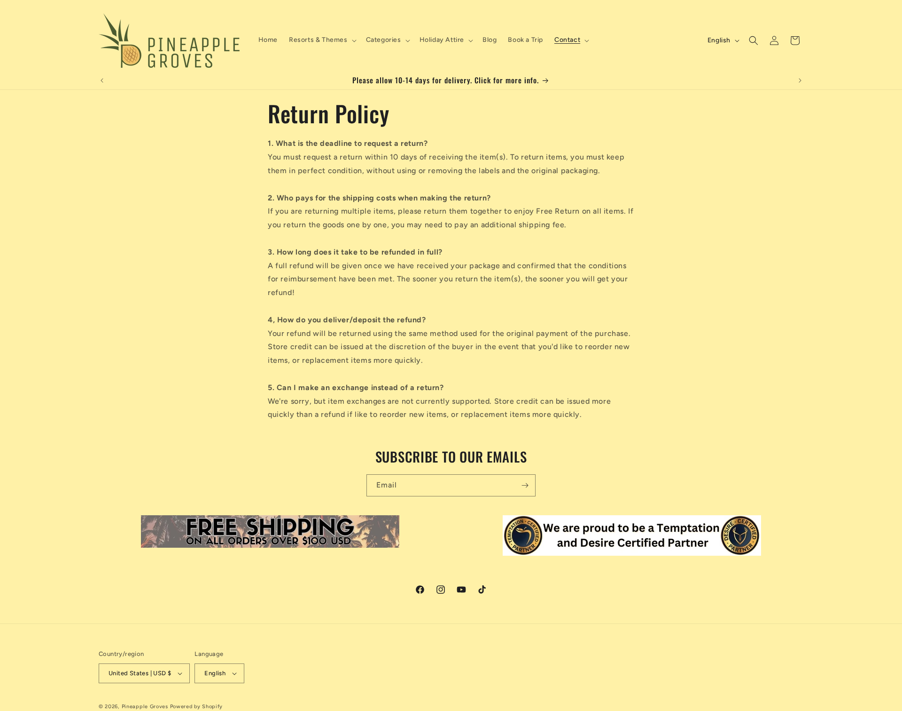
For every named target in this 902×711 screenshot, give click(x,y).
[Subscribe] (524, 485)
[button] (321, 40)
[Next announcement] (800, 80)
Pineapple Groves (145, 706)
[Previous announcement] (102, 80)
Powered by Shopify (196, 706)
